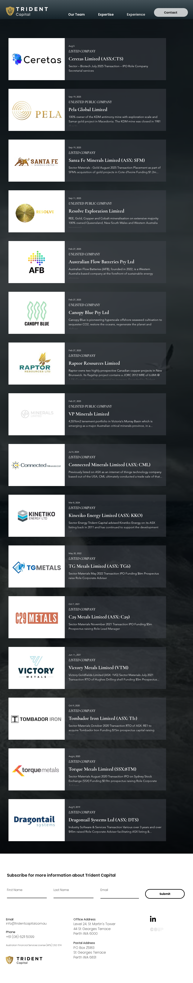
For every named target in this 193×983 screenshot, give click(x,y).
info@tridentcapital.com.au (26, 923)
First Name (14, 890)
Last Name (61, 890)
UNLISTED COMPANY (84, 254)
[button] (105, 13)
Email (104, 890)
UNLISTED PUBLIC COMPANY (90, 102)
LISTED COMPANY (82, 51)
